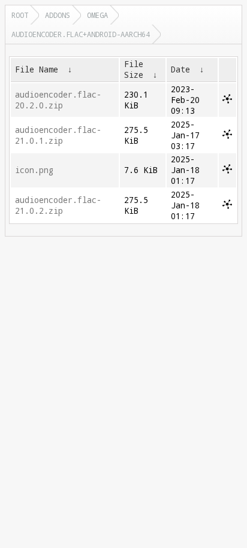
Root (19, 15)
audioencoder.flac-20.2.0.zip (58, 100)
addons (57, 15)
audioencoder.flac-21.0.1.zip (58, 135)
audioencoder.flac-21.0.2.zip (58, 205)
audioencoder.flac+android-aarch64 (80, 34)
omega (97, 15)
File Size (133, 69)
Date (180, 69)
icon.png (34, 170)
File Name (36, 69)
